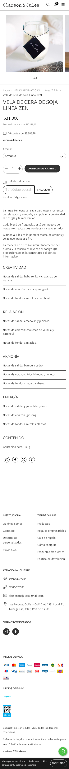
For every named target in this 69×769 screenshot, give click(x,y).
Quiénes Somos (12, 524)
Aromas (7, 149)
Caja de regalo (46, 538)
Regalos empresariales (51, 531)
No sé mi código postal (15, 197)
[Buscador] (48, 5)
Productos (43, 524)
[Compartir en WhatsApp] (7, 460)
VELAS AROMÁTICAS (27, 90)
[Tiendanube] (15, 752)
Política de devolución (51, 559)
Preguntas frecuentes (50, 552)
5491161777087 (17, 579)
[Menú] (63, 5)
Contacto (9, 531)
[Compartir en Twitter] (24, 461)
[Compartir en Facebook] (15, 461)
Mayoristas (10, 549)
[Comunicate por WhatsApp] (62, 751)
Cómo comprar (46, 545)
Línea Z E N (51, 90)
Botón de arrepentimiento (26, 744)
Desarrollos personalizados (12, 540)
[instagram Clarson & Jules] (6, 631)
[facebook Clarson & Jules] (15, 631)
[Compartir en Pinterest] (32, 461)
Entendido (58, 763)
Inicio (6, 90)
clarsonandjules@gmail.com (26, 596)
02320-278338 (16, 587)
